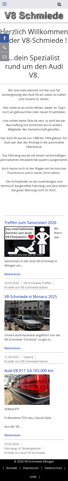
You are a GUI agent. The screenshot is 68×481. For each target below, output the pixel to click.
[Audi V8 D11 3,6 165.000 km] (27, 389)
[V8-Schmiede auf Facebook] (4, 38)
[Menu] (4, 4)
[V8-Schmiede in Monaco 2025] (27, 315)
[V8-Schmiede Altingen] (34, 21)
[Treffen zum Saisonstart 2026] (27, 241)
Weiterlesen (12, 274)
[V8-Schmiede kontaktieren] (4, 56)
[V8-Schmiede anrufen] (4, 47)
